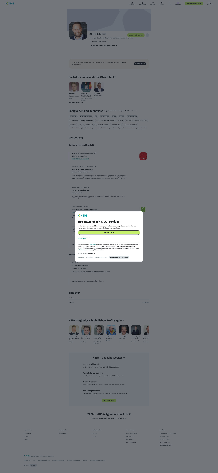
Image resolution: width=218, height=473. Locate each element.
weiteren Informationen (84, 250)
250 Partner (93, 244)
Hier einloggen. (82, 238)
